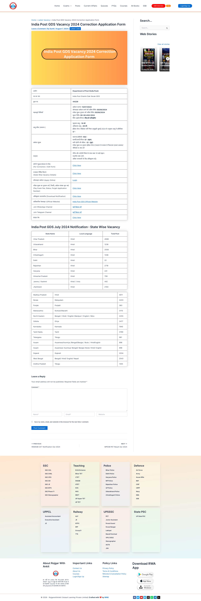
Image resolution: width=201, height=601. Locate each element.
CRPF (138, 488)
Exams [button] (66, 6)
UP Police (109, 488)
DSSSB (77, 481)
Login (75, 180)
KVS (76, 488)
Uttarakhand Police (112, 491)
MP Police (109, 481)
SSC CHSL (48, 474)
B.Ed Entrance (80, 470)
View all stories (163, 44)
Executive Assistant (52, 520)
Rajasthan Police (112, 484)
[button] (70, 6)
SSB (145, 6)
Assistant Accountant (53, 516)
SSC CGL (48, 470)
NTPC (77, 523)
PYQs (114, 6)
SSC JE (47, 484)
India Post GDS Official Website (85, 202)
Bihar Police (110, 470)
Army (138, 474)
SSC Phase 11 (49, 491)
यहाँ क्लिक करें (77, 207)
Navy (138, 491)
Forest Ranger (111, 527)
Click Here (77, 165)
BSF (137, 481)
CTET (77, 477)
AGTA (108, 545)
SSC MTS (48, 488)
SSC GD (47, 481)
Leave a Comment (38, 29)
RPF (76, 527)
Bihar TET (78, 474)
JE (46, 523)
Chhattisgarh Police (113, 495)
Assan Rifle (140, 477)
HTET (77, 484)
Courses (123, 6)
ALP (76, 516)
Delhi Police (110, 474)
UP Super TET (80, 498)
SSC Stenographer (51, 495)
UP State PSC (140, 516)
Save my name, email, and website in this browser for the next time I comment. (61, 422)
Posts (77, 6)
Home (57, 6)
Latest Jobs (75, 29)
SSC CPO (48, 477)
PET (107, 516)
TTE (76, 534)
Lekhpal (108, 530)
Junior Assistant (112, 520)
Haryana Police (111, 477)
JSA (107, 548)
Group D (78, 530)
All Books (135, 6)
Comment (35, 387)
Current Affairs (90, 6)
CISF (137, 484)
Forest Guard (110, 523)
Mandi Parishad (111, 534)
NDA (137, 495)
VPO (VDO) (110, 537)
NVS (76, 491)
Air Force (139, 470)
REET (77, 495)
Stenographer (111, 541)
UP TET (78, 502)
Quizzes (104, 6)
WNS (106, 597)
